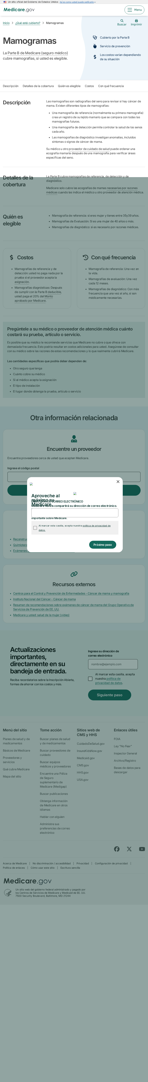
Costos (89, 86)
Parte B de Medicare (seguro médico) (38, 53)
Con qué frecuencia (111, 86)
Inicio (6, 23)
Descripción (10, 86)
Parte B (55, 176)
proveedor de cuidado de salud (89, 149)
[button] (118, 482)
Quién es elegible (69, 86)
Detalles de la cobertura (38, 86)
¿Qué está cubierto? (27, 23)
